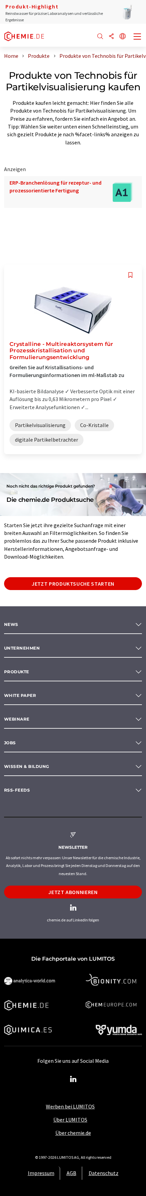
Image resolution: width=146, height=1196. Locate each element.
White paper (20, 695)
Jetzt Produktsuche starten (73, 583)
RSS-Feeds (17, 790)
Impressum (41, 1173)
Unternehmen (22, 648)
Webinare (17, 719)
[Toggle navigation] (137, 37)
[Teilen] (111, 37)
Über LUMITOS (70, 1119)
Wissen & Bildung (26, 766)
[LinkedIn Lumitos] (73, 1079)
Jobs (10, 742)
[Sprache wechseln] (122, 37)
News (11, 624)
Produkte (16, 671)
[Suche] (100, 37)
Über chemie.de (73, 1132)
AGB (71, 1173)
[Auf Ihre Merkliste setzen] (130, 275)
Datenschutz (103, 1173)
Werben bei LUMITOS (70, 1106)
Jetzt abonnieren (72, 892)
